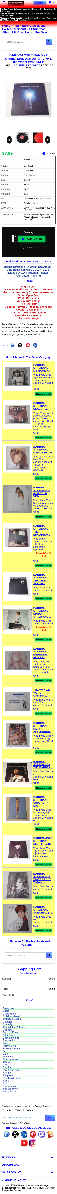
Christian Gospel (12, 1019)
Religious (8, 1075)
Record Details (43, 394)
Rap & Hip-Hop (11, 1070)
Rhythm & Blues (12, 1078)
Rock (6, 1080)
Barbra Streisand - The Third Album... (41, 579)
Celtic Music (9, 1013)
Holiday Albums (11, 1048)
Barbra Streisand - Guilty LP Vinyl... (41, 492)
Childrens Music (12, 1016)
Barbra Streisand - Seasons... (41, 406)
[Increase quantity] (15, 237)
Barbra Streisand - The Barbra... (43, 764)
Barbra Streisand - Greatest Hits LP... (41, 653)
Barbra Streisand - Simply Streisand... (42, 612)
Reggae (7, 1072)
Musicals (8, 1056)
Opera (6, 1062)
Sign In (39, 3)
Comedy (7, 1024)
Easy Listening (11, 1038)
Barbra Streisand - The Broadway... (42, 530)
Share (12, 345)
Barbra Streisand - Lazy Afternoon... (42, 727)
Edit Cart (28, 1000)
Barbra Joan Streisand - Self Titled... (43, 841)
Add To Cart (32, 239)
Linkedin (35, 345)
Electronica (9, 1040)
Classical (8, 1021)
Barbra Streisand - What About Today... (42, 878)
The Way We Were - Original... (41, 692)
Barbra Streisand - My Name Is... (42, 368)
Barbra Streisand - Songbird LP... (43, 909)
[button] (49, 42)
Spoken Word (10, 1088)
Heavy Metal (9, 1046)
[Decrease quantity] (15, 240)
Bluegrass (8, 1008)
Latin (5, 1054)
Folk (5, 1043)
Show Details (28, 973)
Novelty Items (10, 1059)
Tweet (20, 345)
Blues (6, 1011)
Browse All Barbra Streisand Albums (30, 943)
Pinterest (28, 345)
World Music (10, 1091)
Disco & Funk (10, 1032)
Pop (5, 1064)
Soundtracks (10, 1086)
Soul (5, 1083)
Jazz (5, 1051)
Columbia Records (27, 65)
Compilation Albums (14, 1027)
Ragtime (7, 1067)
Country (7, 1030)
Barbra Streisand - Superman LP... (41, 801)
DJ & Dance (9, 1035)
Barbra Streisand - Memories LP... (43, 449)
